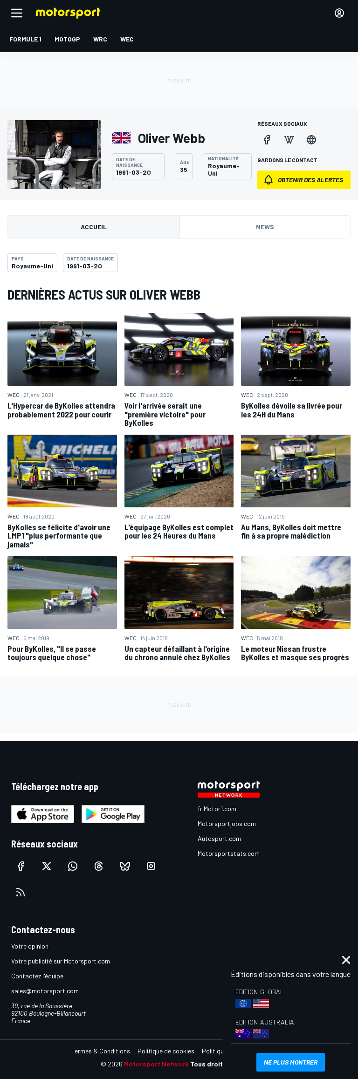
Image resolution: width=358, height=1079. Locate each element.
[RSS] (20, 892)
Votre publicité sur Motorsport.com (60, 961)
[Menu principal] (16, 13)
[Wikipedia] (289, 139)
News (265, 227)
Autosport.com (219, 838)
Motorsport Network (156, 1064)
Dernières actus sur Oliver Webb (103, 294)
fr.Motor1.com (217, 809)
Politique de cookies (166, 1051)
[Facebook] (266, 139)
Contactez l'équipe (37, 976)
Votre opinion (29, 946)
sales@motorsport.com (45, 991)
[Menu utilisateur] (339, 13)
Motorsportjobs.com (227, 823)
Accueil (94, 227)
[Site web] (311, 139)
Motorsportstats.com (229, 853)
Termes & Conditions (100, 1051)
